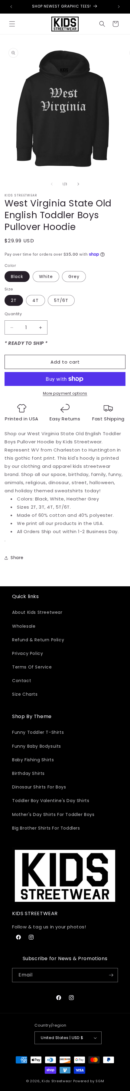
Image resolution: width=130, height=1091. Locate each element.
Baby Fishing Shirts (33, 760)
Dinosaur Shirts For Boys (39, 787)
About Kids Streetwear (37, 612)
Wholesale (23, 626)
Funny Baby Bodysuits (36, 746)
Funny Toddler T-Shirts (38, 732)
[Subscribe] (111, 975)
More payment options (65, 393)
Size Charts (25, 694)
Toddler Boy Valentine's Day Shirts (50, 801)
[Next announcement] (118, 6)
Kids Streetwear (57, 1081)
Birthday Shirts (28, 773)
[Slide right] (78, 184)
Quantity (13, 314)
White (46, 277)
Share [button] (17, 558)
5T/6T (61, 300)
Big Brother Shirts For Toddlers (46, 828)
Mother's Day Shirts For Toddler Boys (53, 814)
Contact (21, 681)
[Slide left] (51, 184)
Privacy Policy (27, 653)
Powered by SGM (88, 1081)
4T (35, 300)
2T (14, 300)
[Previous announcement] (11, 6)
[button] (12, 24)
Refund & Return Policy (38, 640)
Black (17, 277)
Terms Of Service (32, 667)
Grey (74, 277)
